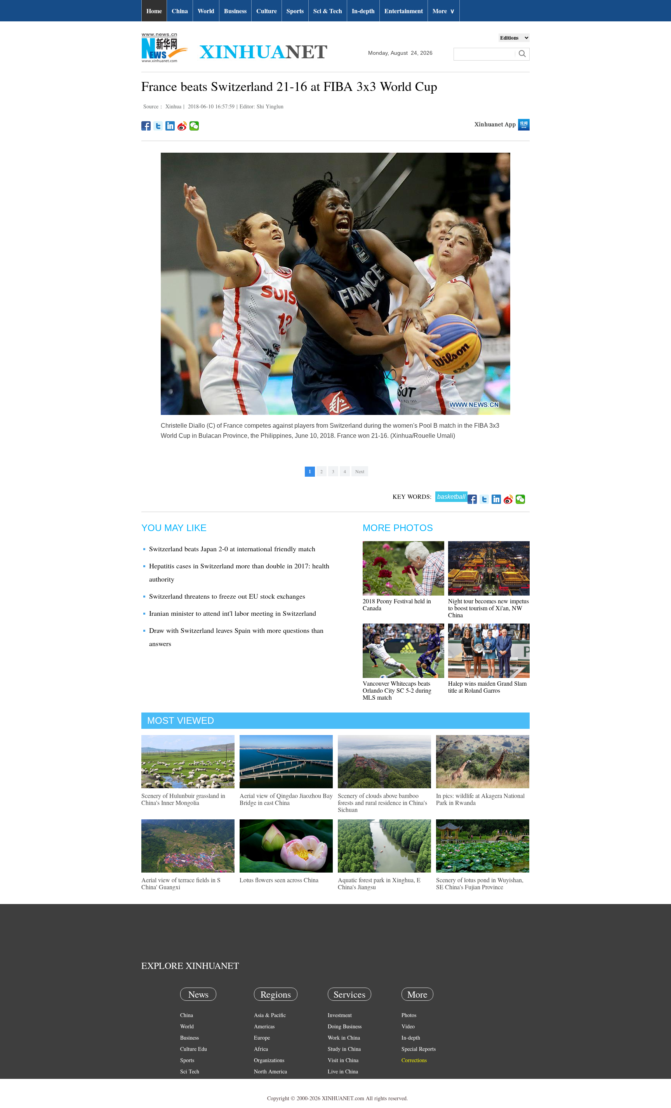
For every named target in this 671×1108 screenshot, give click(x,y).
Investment (340, 1015)
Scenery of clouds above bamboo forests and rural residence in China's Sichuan (382, 802)
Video (408, 1026)
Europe (262, 1037)
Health (187, 1082)
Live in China (343, 1071)
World (206, 10)
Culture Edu (193, 1048)
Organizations (269, 1060)
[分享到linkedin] (170, 126)
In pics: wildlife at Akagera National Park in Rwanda (480, 799)
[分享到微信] (194, 126)
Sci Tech (189, 1071)
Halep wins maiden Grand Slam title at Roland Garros (487, 686)
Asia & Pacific (270, 1015)
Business (235, 10)
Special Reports (419, 1048)
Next (359, 471)
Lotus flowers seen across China (279, 880)
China (180, 10)
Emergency (340, 1082)
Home (154, 10)
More (444, 10)
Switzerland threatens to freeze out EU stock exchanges (227, 596)
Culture (266, 10)
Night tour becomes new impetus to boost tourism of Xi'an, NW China (488, 608)
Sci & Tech (327, 10)
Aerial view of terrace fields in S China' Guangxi (181, 883)
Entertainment (403, 10)
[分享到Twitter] (158, 126)
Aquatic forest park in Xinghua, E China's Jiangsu (379, 883)
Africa (261, 1048)
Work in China (344, 1037)
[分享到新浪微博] (182, 126)
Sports (295, 10)
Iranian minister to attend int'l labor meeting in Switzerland (232, 613)
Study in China (344, 1048)
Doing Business (345, 1026)
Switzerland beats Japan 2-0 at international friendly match (232, 548)
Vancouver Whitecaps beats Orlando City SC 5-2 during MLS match (397, 690)
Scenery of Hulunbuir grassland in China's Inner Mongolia (183, 799)
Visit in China (343, 1060)
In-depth (363, 10)
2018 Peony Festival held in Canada (397, 604)
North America (270, 1071)
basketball (451, 496)
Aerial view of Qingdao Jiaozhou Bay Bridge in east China (286, 799)
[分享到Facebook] (146, 126)
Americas (264, 1026)
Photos (409, 1015)
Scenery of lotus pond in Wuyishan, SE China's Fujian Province (479, 883)
